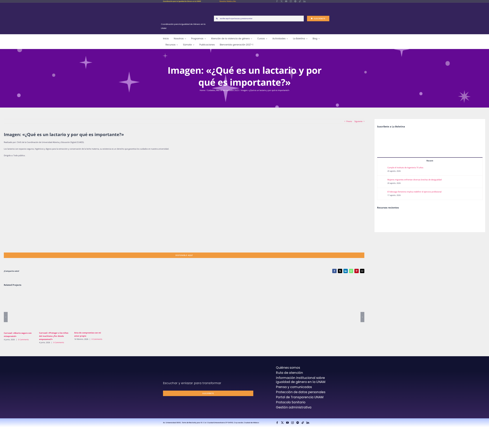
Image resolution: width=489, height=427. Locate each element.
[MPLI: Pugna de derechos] (400, 215)
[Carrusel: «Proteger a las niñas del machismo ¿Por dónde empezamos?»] (55, 310)
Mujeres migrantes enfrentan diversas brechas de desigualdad (414, 179)
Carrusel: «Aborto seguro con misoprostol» (16, 310)
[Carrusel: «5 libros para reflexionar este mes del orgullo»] (418, 218)
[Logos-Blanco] (184, 5)
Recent (429, 160)
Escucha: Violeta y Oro (228, 1)
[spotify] (295, 1)
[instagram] (291, 1)
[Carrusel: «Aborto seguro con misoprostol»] (19, 310)
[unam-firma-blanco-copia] (170, 366)
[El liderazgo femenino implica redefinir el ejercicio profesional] (382, 192)
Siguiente (358, 121)
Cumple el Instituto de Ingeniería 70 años (405, 167)
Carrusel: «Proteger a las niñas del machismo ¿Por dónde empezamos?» (51, 310)
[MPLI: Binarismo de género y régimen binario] (390, 215)
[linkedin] (304, 1)
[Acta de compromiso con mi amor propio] (90, 309)
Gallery (23, 310)
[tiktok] (300, 1)
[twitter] (282, 1)
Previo (349, 121)
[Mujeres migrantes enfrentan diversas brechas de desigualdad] (382, 180)
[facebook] (277, 1)
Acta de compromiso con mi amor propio (86, 310)
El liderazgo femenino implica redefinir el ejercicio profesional (414, 191)
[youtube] (286, 1)
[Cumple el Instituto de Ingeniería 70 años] (382, 168)
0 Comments (23, 339)
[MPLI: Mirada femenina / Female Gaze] (409, 215)
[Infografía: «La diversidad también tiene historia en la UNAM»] (428, 217)
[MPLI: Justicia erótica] (381, 215)
